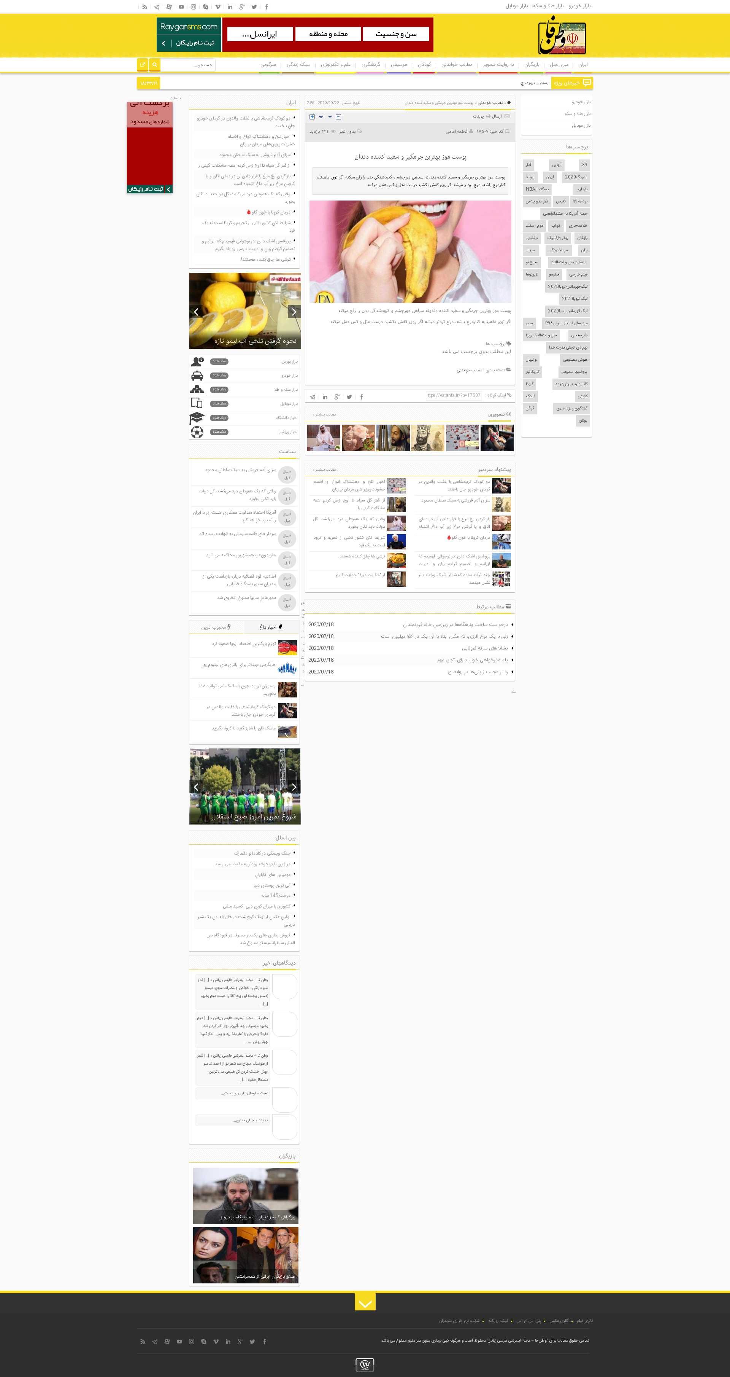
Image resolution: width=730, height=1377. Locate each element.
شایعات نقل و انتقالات (569, 262)
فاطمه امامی (457, 131)
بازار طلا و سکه (577, 114)
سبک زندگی (298, 64)
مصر (529, 323)
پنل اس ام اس (529, 1321)
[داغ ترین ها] (142, 65)
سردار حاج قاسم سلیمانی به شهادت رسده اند (237, 534)
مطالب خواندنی (456, 64)
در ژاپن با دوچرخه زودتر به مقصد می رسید (252, 864)
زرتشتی (532, 238)
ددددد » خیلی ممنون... (250, 1121)
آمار (528, 165)
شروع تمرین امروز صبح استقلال (254, 817)
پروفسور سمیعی (574, 372)
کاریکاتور (532, 372)
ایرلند (530, 177)
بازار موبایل (581, 125)
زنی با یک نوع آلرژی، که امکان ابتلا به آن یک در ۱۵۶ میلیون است (444, 636)
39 (584, 165)
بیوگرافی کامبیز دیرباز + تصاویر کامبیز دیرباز (258, 1217)
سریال (531, 250)
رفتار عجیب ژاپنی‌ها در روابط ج (478, 672)
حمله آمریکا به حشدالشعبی (565, 213)
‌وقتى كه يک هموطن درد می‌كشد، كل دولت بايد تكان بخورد (349, 523)
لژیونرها (532, 274)
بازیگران (531, 64)
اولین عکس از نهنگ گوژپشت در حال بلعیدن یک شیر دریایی (246, 920)
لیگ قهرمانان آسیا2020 (567, 311)
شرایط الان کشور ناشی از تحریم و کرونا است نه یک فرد (248, 226)
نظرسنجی (579, 335)
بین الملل (559, 64)
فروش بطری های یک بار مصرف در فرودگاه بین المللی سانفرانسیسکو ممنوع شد (250, 939)
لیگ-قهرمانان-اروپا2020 (567, 286)
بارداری (581, 189)
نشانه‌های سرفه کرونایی (485, 648)
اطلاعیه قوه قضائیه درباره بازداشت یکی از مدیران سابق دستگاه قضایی (239, 580)
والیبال (531, 360)
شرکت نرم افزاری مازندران (459, 1321)
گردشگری (371, 64)
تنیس (561, 201)
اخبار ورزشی (255, 432)
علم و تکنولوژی (336, 64)
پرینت (479, 116)
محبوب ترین (214, 627)
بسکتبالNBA (537, 189)
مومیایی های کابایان (272, 875)
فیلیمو (554, 274)
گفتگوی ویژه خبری (571, 408)
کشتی (582, 396)
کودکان (424, 64)
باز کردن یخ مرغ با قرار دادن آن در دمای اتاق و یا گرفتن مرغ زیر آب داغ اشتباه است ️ (454, 527)
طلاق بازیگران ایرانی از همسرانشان (265, 1276)
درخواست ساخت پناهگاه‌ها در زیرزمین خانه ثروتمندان (455, 625)
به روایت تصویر (498, 64)
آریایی (557, 165)
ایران (583, 64)
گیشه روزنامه (498, 1321)
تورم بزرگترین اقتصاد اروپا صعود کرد (244, 644)
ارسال (497, 116)
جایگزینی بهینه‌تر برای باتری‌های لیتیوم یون (238, 665)
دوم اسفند (534, 226)
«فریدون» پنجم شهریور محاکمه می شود (241, 555)
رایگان (582, 238)
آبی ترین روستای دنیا (272, 885)
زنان (584, 250)
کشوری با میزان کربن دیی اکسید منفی (256, 906)
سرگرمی (268, 64)
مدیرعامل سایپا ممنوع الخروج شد (246, 598)
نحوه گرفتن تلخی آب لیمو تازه (255, 341)
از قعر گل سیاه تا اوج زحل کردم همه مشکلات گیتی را (243, 165)
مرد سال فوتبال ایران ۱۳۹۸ (566, 323)
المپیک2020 (576, 177)
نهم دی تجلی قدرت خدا (568, 347)
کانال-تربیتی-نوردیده (571, 384)
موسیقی (399, 64)
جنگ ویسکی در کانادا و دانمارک (262, 853)
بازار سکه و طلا (255, 389)
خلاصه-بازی (578, 226)
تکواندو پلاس (537, 201)
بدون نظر (347, 131)
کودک (530, 396)
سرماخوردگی (559, 250)
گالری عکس (559, 1321)
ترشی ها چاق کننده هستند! (361, 556)
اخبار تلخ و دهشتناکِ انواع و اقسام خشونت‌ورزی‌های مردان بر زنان (349, 485)
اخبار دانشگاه (255, 418)
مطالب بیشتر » (324, 415)
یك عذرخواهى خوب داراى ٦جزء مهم (472, 660)
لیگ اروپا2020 (574, 299)
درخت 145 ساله (275, 895)
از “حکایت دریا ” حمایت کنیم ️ (360, 575)
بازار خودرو (581, 102)
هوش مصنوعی (575, 360)
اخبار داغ (268, 627)
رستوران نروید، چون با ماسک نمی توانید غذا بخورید (506, 83)
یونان (583, 420)
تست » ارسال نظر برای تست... (244, 1093)
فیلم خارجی (578, 274)
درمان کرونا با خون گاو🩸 (468, 537)
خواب (556, 226)
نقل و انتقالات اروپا (541, 335)
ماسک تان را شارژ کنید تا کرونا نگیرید (244, 728)
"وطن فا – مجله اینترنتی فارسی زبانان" (517, 1340)
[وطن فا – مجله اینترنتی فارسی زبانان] (536, 56)
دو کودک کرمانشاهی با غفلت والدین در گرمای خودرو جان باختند (454, 485)
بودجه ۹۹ (580, 201)
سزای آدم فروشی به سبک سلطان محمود (455, 500)
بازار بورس (255, 361)
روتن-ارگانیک (558, 238)
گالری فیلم (585, 1321)
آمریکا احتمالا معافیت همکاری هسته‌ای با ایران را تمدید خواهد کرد (234, 516)
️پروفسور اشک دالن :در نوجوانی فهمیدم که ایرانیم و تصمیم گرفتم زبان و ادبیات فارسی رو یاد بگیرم (454, 564)
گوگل (530, 408)
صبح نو (532, 262)
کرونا (529, 384)
